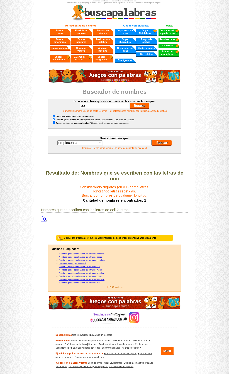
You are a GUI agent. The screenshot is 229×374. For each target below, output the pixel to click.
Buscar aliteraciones (81, 340)
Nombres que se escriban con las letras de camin (80, 276)
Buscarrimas (60, 32)
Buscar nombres (81, 40)
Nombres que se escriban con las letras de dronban (81, 254)
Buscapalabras (63, 335)
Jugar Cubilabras (145, 32)
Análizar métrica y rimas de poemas (116, 344)
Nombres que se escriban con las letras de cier (79, 283)
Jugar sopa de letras (125, 32)
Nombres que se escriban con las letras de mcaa (80, 270)
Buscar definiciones (58, 58)
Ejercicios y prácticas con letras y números (79, 353)
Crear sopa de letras (125, 49)
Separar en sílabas (103, 32)
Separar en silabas (111, 348)
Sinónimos (70, 344)
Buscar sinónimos (60, 40)
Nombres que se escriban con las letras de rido (79, 267)
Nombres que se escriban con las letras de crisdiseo (82, 260)
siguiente (119, 287)
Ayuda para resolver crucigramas (117, 366)
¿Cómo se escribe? (80, 58)
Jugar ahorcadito (125, 40)
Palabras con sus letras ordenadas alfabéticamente (129, 238)
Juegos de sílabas (146, 40)
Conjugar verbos (81, 49)
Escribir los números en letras (89, 357)
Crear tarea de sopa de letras (167, 32)
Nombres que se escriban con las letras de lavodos (81, 273)
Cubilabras (129, 363)
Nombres (92, 344)
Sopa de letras (95, 363)
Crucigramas (125, 60)
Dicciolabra (146, 54)
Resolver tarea (167, 39)
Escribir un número (81, 32)
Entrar (167, 351)
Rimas (108, 340)
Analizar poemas (102, 49)
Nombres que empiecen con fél (72, 263)
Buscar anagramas (101, 58)
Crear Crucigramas (90, 366)
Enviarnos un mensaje (101, 335)
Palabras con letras (90, 348)
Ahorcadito (61, 366)
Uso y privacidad (80, 335)
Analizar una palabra (103, 40)
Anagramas (97, 340)
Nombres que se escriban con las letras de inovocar (81, 279)
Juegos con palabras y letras (71, 362)
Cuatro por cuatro (144, 363)
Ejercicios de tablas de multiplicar (120, 353)
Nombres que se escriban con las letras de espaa (80, 257)
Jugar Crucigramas (113, 363)
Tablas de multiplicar (167, 53)
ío (43, 218)
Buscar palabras (60, 48)
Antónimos (81, 344)
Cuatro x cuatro (146, 48)
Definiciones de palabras (67, 348)
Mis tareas (167, 45)
